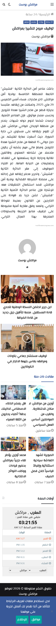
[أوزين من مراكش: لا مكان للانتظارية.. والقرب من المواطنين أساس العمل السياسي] (41, 392)
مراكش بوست (41, 36)
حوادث (41, 22)
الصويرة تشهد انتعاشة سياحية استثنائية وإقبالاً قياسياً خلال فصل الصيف (42, 466)
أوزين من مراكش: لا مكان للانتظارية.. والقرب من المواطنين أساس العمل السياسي (41, 414)
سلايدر (33, 22)
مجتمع (26, 22)
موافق (36, 619)
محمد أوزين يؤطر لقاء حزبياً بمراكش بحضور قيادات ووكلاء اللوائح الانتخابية (14, 466)
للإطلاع (22, 619)
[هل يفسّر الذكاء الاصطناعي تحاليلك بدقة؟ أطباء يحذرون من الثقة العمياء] (13, 392)
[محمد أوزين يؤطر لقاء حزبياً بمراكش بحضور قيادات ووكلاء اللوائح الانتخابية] (13, 444)
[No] (52, 611)
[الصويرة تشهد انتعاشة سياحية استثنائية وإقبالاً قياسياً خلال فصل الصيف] (41, 444)
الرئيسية (45, 14)
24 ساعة (31, 14)
